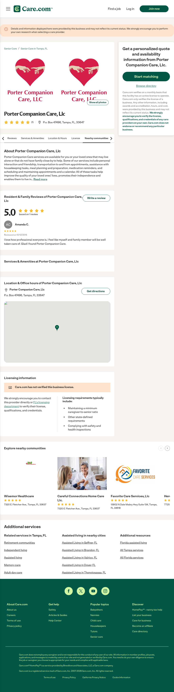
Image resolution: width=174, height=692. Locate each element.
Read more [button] (40, 179)
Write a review (96, 198)
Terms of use (14, 620)
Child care (95, 620)
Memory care (12, 565)
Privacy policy (14, 626)
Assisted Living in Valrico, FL (79, 557)
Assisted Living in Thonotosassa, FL (84, 572)
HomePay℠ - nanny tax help (147, 609)
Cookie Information (121, 677)
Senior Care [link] (10, 48)
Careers (11, 615)
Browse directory (146, 86)
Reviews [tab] (12, 138)
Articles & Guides (58, 615)
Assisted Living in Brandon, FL (80, 550)
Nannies (94, 615)
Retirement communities (19, 542)
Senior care (96, 636)
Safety (52, 609)
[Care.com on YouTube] (93, 591)
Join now (154, 8)
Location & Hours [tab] (57, 138)
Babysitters (96, 609)
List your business (141, 615)
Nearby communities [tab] (96, 138)
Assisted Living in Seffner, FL (79, 542)
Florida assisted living (133, 542)
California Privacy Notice (94, 677)
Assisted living (13, 557)
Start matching (146, 77)
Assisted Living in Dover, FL (78, 565)
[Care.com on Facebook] (69, 591)
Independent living (15, 550)
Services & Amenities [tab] (32, 138)
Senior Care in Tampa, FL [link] (34, 48)
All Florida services (131, 557)
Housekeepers (98, 626)
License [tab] (76, 138)
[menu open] (8, 9)
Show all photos (97, 102)
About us (11, 609)
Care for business (141, 620)
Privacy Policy (69, 677)
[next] (167, 448)
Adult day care (13, 572)
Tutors (93, 631)
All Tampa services (131, 550)
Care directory (140, 631)
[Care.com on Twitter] (81, 591)
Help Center (55, 620)
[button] (130, 9)
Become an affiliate (142, 626)
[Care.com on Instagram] (105, 591)
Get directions (96, 291)
